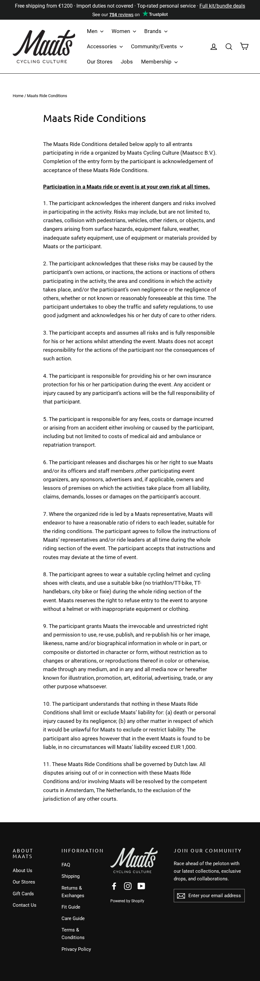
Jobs (127, 61)
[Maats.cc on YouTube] (141, 886)
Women (121, 31)
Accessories (102, 46)
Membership (157, 61)
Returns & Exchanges (73, 891)
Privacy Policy (76, 949)
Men (93, 31)
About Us (22, 870)
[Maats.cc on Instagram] (128, 886)
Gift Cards (23, 894)
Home (18, 95)
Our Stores (100, 61)
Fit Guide (71, 907)
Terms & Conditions (73, 933)
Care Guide (73, 918)
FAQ (66, 865)
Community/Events (154, 46)
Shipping (71, 876)
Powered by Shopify (127, 901)
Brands (153, 31)
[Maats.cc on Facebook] (114, 886)
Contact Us (24, 905)
